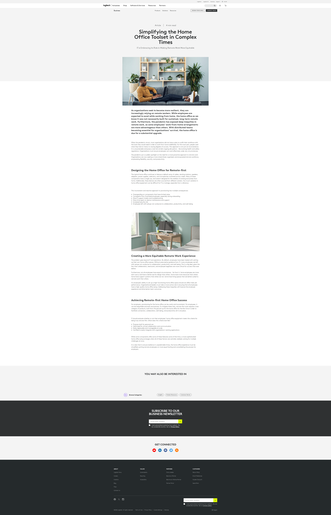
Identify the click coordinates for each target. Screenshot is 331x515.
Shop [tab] (125, 5)
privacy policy (207, 505)
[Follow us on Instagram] (123, 499)
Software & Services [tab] (137, 5)
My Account (220, 5)
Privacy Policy (148, 510)
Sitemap (166, 510)
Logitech (199, 1)
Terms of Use (138, 510)
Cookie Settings (158, 510)
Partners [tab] (162, 5)
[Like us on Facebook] (115, 499)
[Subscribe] (180, 421)
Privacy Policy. (175, 427)
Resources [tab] (152, 5)
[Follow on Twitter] (119, 499)
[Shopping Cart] (225, 5)
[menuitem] (157, 10)
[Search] (210, 5)
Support (218, 1)
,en (225, 1)
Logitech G (206, 1)
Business (213, 1)
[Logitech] (112, 5)
